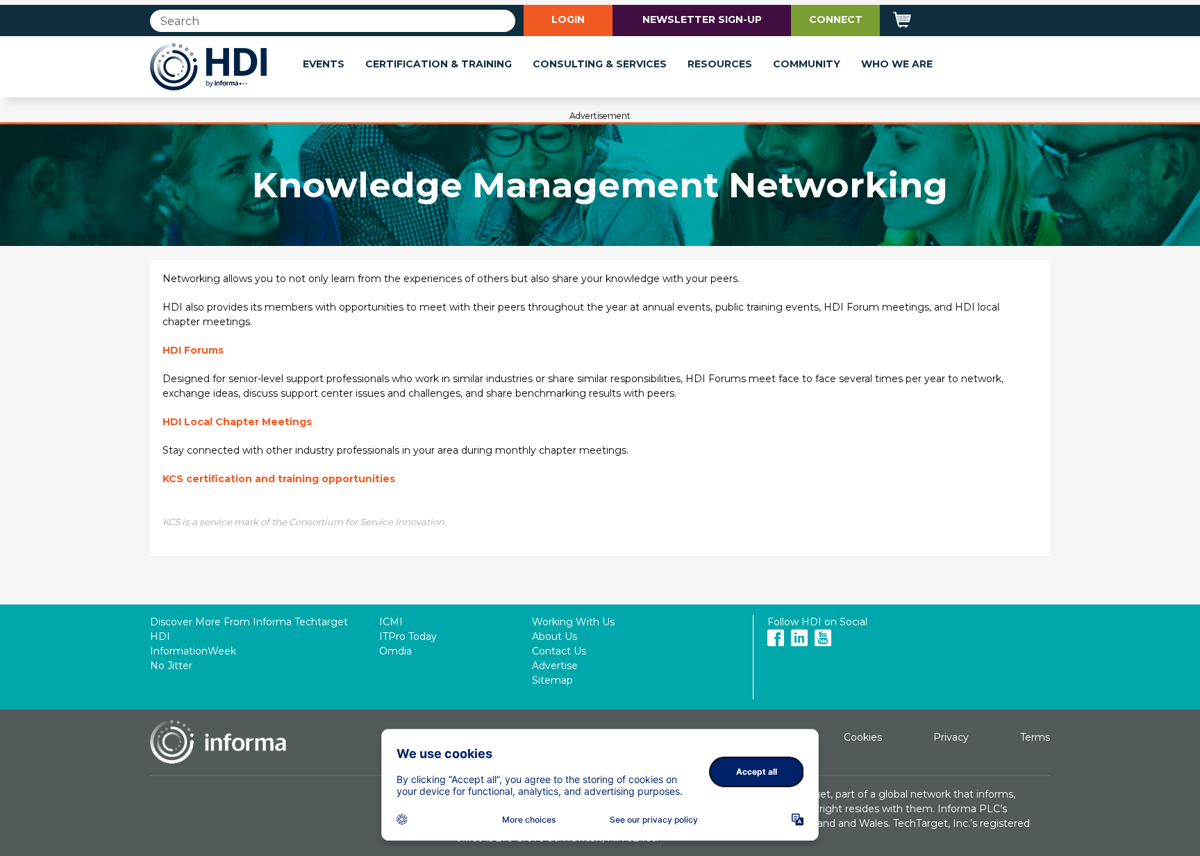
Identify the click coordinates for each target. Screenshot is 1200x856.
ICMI (391, 622)
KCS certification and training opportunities (278, 478)
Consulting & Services (600, 64)
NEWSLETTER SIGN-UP (702, 19)
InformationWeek (193, 651)
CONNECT (835, 19)
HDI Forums (193, 350)
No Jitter (171, 665)
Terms (1035, 737)
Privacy (951, 737)
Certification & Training (438, 64)
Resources (720, 64)
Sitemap (552, 680)
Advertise (555, 665)
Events (323, 64)
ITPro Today (408, 636)
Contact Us (559, 651)
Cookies (863, 737)
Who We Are (897, 64)
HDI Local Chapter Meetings (237, 421)
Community (806, 64)
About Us (554, 636)
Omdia (395, 651)
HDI (160, 636)
